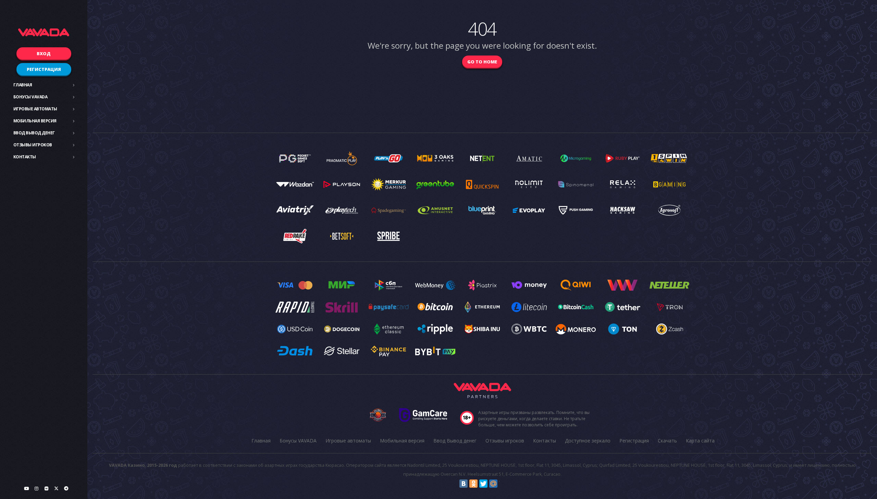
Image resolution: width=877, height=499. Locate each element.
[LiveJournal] (503, 483)
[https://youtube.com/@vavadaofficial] (26, 488)
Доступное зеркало (587, 440)
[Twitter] (483, 483)
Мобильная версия (35, 121)
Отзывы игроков (32, 145)
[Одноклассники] (473, 483)
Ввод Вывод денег (34, 133)
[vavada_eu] (56, 488)
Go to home (482, 62)
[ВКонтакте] (463, 483)
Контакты (24, 157)
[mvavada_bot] (66, 488)
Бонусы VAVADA (30, 97)
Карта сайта (700, 440)
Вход (44, 53)
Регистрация (44, 69)
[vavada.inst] (36, 488)
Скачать (667, 440)
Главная (22, 85)
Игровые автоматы (35, 109)
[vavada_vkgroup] (46, 488)
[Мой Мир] (493, 483)
